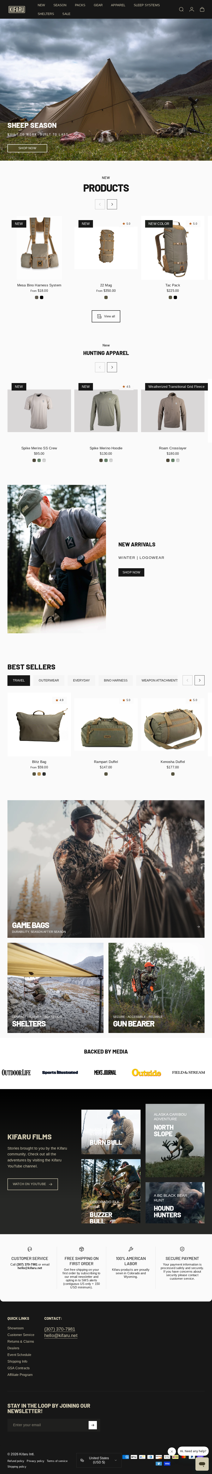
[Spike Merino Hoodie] (106, 411)
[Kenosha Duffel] (173, 724)
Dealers (13, 1348)
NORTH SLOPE (164, 1130)
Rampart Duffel (106, 762)
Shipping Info (17, 1361)
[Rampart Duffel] (106, 724)
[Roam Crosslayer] (173, 411)
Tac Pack (172, 285)
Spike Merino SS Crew (39, 448)
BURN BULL (106, 1142)
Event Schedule (19, 1355)
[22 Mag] (106, 248)
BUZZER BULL (101, 1218)
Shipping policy (16, 1466)
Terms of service (57, 1461)
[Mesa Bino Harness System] (39, 248)
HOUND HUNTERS (167, 1211)
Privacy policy (35, 1461)
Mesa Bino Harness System (39, 285)
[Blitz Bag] (39, 724)
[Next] (112, 204)
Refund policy (15, 1461)
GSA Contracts (18, 1368)
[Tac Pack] (173, 248)
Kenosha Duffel (173, 762)
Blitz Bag (39, 762)
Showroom (15, 1328)
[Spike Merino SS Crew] (39, 411)
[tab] (18, 680)
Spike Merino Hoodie (106, 448)
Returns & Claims (20, 1341)
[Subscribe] (93, 1425)
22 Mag (106, 285)
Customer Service (20, 1335)
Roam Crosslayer (173, 448)
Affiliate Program (20, 1375)
